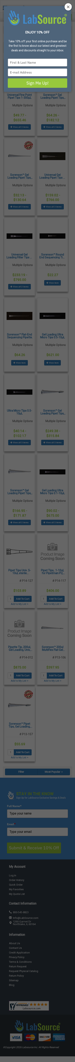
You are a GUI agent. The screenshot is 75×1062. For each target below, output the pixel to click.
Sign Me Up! (37, 83)
